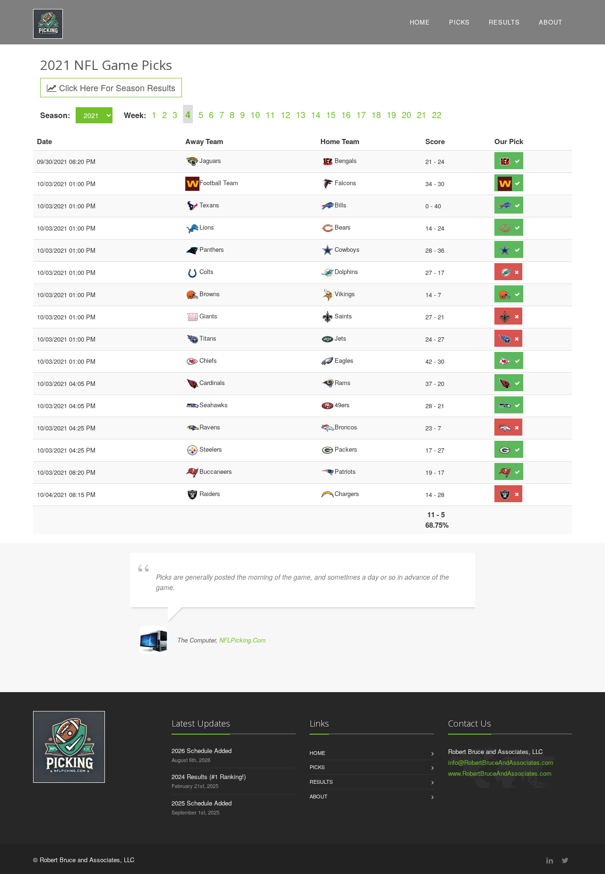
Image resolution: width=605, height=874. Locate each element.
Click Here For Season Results (116, 87)
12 (285, 114)
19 (391, 114)
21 (421, 114)
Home (420, 21)
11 (270, 114)
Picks (459, 21)
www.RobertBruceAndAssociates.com (500, 773)
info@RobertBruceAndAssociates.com (500, 762)
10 (255, 114)
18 (376, 114)
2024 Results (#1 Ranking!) (209, 776)
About (550, 21)
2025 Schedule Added (202, 802)
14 (315, 114)
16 (346, 114)
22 (436, 114)
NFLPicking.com (242, 639)
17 (361, 114)
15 (331, 114)
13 (300, 114)
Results (504, 21)
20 (406, 114)
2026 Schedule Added (202, 750)
